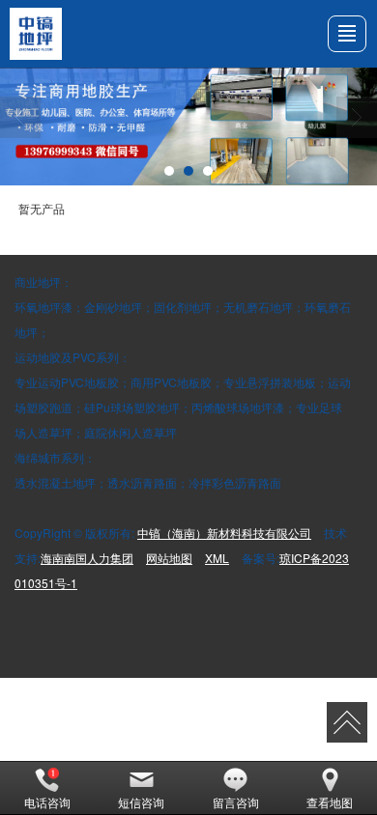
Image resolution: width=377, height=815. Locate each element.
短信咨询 (141, 802)
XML (217, 557)
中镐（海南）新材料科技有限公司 (224, 532)
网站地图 (169, 557)
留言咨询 (236, 802)
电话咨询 (47, 802)
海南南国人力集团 (87, 557)
